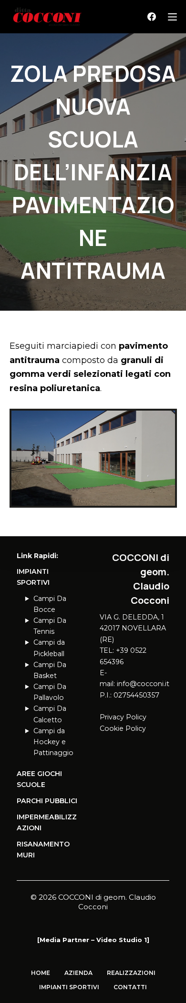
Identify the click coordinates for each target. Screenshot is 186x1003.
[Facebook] (151, 16)
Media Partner (64, 940)
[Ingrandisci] (164, 421)
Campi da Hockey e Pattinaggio (53, 742)
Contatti (130, 987)
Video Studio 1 (121, 940)
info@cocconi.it (143, 683)
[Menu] (172, 16)
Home (40, 972)
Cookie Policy (123, 728)
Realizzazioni (131, 972)
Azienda (78, 972)
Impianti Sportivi (69, 987)
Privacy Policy (123, 717)
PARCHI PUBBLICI (47, 800)
